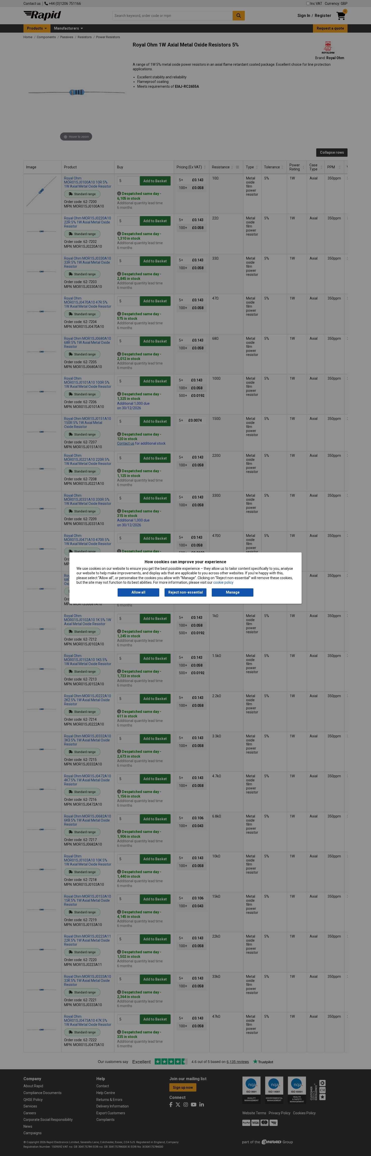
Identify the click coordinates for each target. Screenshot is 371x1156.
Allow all (138, 593)
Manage (233, 593)
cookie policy (223, 582)
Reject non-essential (185, 593)
